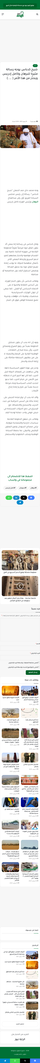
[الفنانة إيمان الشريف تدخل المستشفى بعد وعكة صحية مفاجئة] (29, 802)
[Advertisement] (20, 41)
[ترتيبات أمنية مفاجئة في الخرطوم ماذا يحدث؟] (10, 824)
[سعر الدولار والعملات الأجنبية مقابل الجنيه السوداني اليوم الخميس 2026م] (10, 867)
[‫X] (23, 498)
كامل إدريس (9, 488)
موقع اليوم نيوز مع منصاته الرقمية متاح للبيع (20, 5)
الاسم (38, 644)
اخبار (35, 65)
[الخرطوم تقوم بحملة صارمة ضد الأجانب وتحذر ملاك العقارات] (10, 780)
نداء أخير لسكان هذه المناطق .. (14, 972)
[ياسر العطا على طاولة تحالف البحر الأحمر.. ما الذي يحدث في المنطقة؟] (29, 780)
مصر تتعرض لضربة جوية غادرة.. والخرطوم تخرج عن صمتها (11, 767)
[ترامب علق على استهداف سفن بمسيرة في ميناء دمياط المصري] (29, 845)
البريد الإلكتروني (35, 653)
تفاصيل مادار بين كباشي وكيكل (14, 1012)
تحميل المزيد (20, 1024)
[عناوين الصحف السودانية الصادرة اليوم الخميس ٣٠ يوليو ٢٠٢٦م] (29, 867)
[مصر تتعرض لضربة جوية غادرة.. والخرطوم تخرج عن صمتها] (10, 757)
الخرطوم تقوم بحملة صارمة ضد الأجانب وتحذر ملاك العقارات (10, 789)
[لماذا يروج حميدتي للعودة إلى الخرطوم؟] (29, 824)
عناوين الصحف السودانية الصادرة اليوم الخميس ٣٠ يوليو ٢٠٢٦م (30, 876)
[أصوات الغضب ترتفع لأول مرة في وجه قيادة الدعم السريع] (29, 691)
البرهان (35, 202)
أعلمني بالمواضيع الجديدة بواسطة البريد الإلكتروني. (23, 667)
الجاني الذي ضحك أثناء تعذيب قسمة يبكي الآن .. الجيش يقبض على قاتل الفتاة (14, 994)
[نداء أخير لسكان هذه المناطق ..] (29, 713)
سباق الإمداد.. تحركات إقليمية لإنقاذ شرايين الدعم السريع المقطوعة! (10, 854)
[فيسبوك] (31, 498)
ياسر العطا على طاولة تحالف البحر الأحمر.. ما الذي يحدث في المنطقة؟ (30, 789)
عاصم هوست (18, 1054)
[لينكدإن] (16, 498)
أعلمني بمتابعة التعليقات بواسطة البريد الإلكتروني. (23, 663)
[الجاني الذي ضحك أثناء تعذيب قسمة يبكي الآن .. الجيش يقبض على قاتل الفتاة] (29, 733)
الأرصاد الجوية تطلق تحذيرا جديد (14, 962)
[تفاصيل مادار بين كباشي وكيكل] (29, 757)
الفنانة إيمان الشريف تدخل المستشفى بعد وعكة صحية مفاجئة (30, 811)
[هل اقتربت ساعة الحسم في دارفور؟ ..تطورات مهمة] (10, 733)
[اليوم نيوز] (20, 14)
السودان (22, 488)
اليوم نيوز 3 (33, 121)
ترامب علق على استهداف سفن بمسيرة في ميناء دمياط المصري (30, 854)
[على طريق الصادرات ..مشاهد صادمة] (10, 713)
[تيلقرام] (20, 502)
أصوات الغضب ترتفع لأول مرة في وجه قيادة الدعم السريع (30, 700)
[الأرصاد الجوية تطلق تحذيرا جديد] (10, 691)
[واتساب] (9, 498)
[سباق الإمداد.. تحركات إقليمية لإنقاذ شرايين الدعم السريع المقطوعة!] (10, 845)
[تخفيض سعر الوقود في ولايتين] (10, 802)
